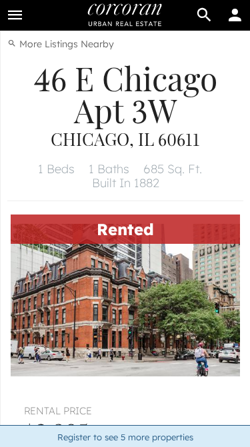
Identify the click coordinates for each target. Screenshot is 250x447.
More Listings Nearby (65, 44)
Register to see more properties (125, 437)
